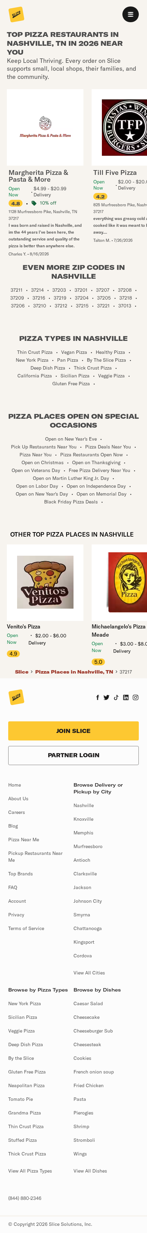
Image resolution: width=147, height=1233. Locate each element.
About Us (18, 798)
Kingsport (84, 942)
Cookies (82, 1058)
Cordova (83, 956)
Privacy (16, 915)
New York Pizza (24, 1003)
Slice (21, 672)
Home (14, 785)
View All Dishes (90, 1171)
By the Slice (21, 1058)
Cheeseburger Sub (93, 1031)
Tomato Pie (20, 1099)
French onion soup (94, 1072)
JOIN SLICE (73, 731)
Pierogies (83, 1113)
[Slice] (16, 15)
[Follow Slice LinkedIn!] (126, 698)
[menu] (130, 14)
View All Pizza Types (30, 1171)
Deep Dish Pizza (25, 1044)
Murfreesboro (88, 846)
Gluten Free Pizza (27, 1072)
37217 (126, 672)
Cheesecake (86, 1017)
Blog (13, 826)
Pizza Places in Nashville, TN (74, 672)
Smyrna (82, 915)
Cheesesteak (87, 1044)
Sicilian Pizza (22, 1017)
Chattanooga (88, 928)
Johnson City (88, 901)
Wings (80, 1154)
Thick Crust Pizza (27, 1154)
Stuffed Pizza (22, 1140)
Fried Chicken (89, 1085)
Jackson (82, 887)
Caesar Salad (88, 1003)
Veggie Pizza (21, 1031)
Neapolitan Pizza (26, 1085)
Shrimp (81, 1126)
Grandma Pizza (24, 1113)
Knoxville (83, 819)
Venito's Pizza (23, 626)
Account (17, 901)
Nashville (84, 805)
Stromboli (84, 1140)
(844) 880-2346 (24, 1198)
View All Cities (89, 973)
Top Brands (20, 874)
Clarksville (85, 874)
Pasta (80, 1099)
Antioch (82, 860)
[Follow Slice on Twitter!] (106, 698)
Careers (16, 812)
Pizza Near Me (23, 839)
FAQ (12, 887)
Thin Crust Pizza (26, 1126)
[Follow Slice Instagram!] (136, 698)
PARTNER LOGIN (73, 755)
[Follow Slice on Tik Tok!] (116, 698)
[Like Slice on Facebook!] (97, 698)
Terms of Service (26, 928)
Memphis (83, 833)
